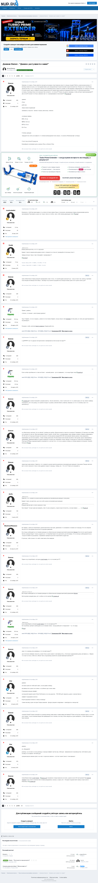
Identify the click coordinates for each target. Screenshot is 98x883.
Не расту (5, 854)
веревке (68, 318)
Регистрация (92, 3)
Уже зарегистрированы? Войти (76, 3)
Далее (18, 76)
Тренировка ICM (56, 331)
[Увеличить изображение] (68, 93)
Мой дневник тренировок (12, 236)
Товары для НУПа (28, 8)
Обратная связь (53, 877)
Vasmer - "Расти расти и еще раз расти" (19, 860)
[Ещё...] (92, 82)
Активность (12, 8)
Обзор (19, 8)
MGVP (81, 169)
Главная (5, 8)
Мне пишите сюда (67, 331)
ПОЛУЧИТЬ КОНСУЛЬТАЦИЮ (71, 178)
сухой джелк (43, 559)
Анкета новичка (40, 326)
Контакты (37, 8)
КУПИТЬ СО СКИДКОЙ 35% (49, 178)
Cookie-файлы (63, 877)
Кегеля (75, 532)
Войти (6, 49)
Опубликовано (29, 81)
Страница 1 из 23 (29, 76)
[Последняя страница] (22, 76)
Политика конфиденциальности (39, 877)
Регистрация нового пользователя (27, 826)
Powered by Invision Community (49, 880)
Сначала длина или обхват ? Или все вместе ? (15, 866)
